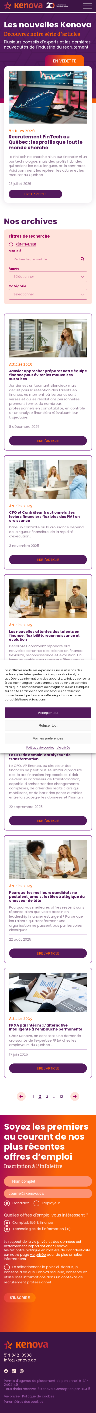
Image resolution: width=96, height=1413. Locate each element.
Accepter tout (48, 713)
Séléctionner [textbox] (24, 276)
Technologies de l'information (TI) (41, 1228)
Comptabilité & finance (32, 1222)
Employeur (51, 1202)
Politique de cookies (40, 747)
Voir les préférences (48, 738)
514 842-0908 (18, 1355)
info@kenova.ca (20, 1360)
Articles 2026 (22, 131)
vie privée (38, 1254)
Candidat (20, 1202)
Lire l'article (35, 194)
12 (62, 1096)
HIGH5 (85, 1389)
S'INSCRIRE (20, 1298)
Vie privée (63, 747)
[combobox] (48, 276)
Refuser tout (48, 725)
